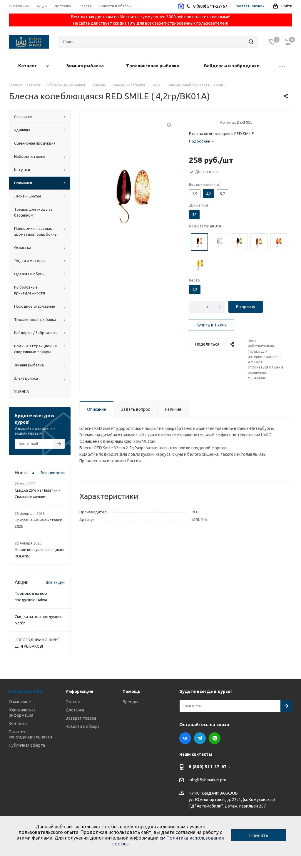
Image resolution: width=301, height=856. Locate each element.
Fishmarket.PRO (26, 691)
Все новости (53, 472)
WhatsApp (214, 738)
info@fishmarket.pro (207, 780)
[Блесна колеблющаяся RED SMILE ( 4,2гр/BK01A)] (132, 192)
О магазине (20, 701)
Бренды (130, 701)
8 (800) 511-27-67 (208, 766)
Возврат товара (81, 718)
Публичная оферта (27, 745)
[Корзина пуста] (287, 42)
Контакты (18, 723)
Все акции (55, 582)
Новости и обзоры (83, 726)
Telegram (200, 738)
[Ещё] (282, 66)
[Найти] (251, 42)
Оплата (73, 701)
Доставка (75, 710)
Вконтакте (185, 738)
